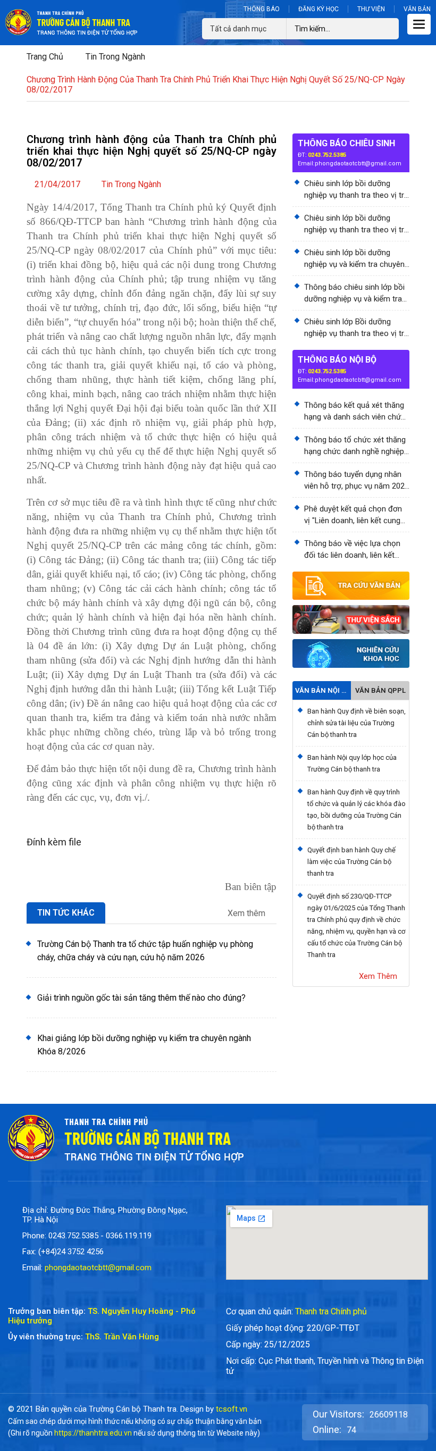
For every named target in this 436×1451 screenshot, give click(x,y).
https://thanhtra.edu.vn (93, 1433)
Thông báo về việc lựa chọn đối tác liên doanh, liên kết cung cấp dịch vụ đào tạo (352, 550)
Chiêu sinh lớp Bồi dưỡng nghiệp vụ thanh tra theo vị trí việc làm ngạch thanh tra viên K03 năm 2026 (355, 328)
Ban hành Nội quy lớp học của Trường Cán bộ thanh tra (352, 763)
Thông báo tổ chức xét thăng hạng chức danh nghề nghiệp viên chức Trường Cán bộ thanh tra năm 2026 (355, 446)
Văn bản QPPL (380, 690)
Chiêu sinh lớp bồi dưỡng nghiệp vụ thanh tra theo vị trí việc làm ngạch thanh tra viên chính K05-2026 (355, 190)
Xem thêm (247, 913)
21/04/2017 (57, 184)
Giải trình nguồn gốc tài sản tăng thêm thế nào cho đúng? (141, 998)
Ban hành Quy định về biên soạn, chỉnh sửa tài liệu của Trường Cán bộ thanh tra (356, 723)
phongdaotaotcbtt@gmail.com (358, 163)
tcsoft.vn (231, 1409)
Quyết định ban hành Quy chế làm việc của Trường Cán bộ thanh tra (351, 861)
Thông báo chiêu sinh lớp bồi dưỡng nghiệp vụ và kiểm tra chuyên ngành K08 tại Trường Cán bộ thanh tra (355, 293)
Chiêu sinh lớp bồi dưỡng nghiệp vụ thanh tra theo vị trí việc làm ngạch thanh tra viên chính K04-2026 (355, 224)
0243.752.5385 (327, 155)
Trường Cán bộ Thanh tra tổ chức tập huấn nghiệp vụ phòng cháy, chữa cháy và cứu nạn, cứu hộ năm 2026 (145, 950)
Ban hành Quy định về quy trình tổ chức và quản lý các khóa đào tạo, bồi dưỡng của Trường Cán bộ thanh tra (356, 809)
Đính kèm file (54, 842)
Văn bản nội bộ (321, 690)
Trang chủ (45, 57)
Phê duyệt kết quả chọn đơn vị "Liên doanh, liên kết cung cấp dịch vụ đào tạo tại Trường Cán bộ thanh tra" (353, 515)
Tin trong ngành (115, 57)
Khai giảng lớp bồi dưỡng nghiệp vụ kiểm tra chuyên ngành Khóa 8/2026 (144, 1044)
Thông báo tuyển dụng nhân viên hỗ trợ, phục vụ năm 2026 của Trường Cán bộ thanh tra (356, 480)
